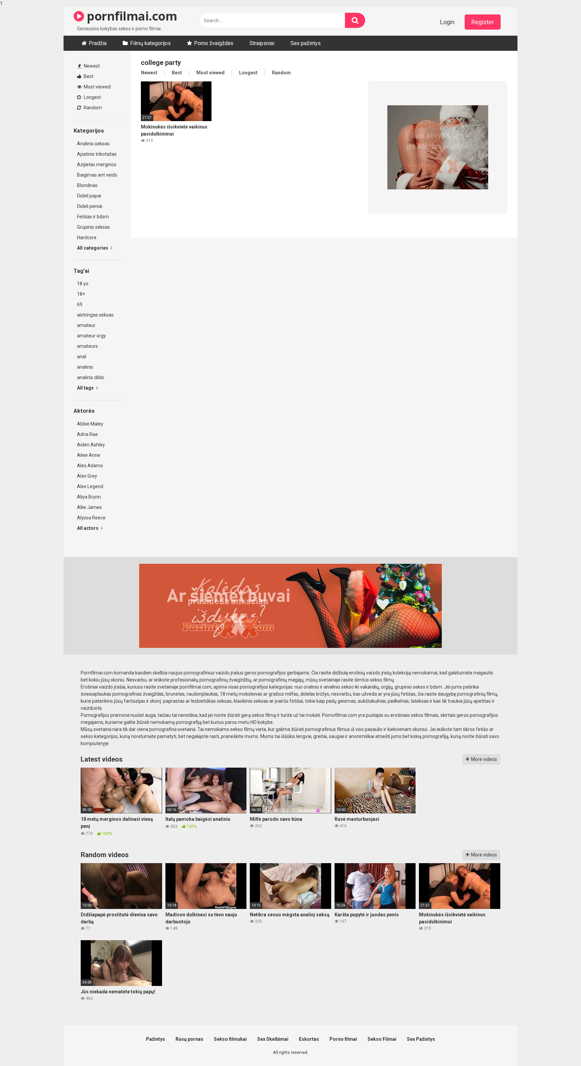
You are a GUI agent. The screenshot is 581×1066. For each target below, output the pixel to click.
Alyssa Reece (91, 517)
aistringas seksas (95, 315)
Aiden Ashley (91, 444)
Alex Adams (90, 465)
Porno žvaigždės (213, 43)
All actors (88, 528)
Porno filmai (343, 1039)
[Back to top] (558, 1047)
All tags (86, 388)
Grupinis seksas (93, 227)
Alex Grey (87, 476)
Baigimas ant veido (97, 175)
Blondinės (87, 185)
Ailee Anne (88, 455)
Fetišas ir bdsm (93, 216)
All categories (93, 248)
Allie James (89, 507)
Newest (91, 66)
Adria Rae (87, 434)
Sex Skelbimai (272, 1039)
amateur (86, 325)
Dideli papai (89, 195)
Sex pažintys (305, 43)
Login (447, 22)
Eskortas (309, 1039)
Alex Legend (90, 486)
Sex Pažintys (421, 1039)
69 (79, 304)
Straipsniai (261, 43)
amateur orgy (91, 335)
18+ (81, 294)
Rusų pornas (189, 1039)
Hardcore (86, 237)
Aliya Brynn (89, 497)
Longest (92, 97)
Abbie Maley (90, 424)
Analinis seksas (93, 143)
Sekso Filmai (381, 1039)
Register (482, 22)
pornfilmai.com (130, 16)
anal (81, 356)
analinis (85, 367)
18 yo (82, 283)
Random (92, 107)
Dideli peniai (89, 206)
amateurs (87, 346)
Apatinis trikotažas (97, 154)
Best (88, 76)
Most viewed (97, 86)
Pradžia (98, 43)
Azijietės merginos (96, 164)
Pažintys (155, 1039)
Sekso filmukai (230, 1039)
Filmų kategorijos (150, 43)
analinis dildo (90, 377)
